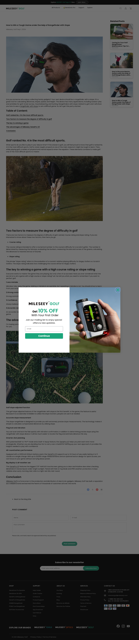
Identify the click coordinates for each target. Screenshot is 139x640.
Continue (44, 336)
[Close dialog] (117, 289)
